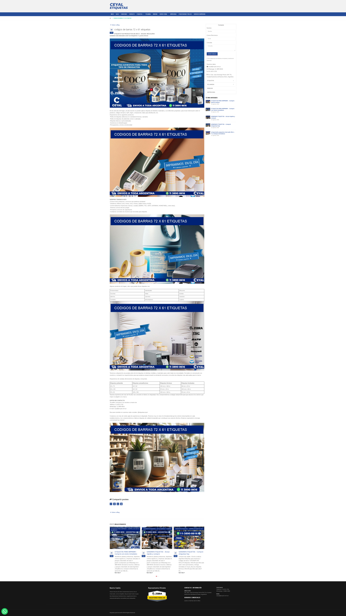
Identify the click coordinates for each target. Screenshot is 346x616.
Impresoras (173, 14)
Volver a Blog (115, 25)
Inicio (112, 14)
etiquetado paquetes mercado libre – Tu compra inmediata (190, 553)
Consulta (209, 42)
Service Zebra (163, 14)
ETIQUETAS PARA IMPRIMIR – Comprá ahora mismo (222, 101)
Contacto (132, 14)
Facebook (111, 504)
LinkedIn (118, 504)
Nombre (209, 28)
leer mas (117, 572)
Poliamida (148, 14)
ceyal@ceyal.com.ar (222, 596)
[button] (156, 576)
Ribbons (155, 14)
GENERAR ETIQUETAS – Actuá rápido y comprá (126, 553)
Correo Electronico (212, 35)
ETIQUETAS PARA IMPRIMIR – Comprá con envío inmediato (222, 109)
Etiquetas (139, 14)
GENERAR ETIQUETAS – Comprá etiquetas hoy (159, 553)
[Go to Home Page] (110, 18)
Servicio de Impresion (199, 14)
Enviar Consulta (212, 54)
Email (121, 504)
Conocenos (124, 14)
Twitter (114, 504)
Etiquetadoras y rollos (185, 14)
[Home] (119, 6)
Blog (117, 14)
